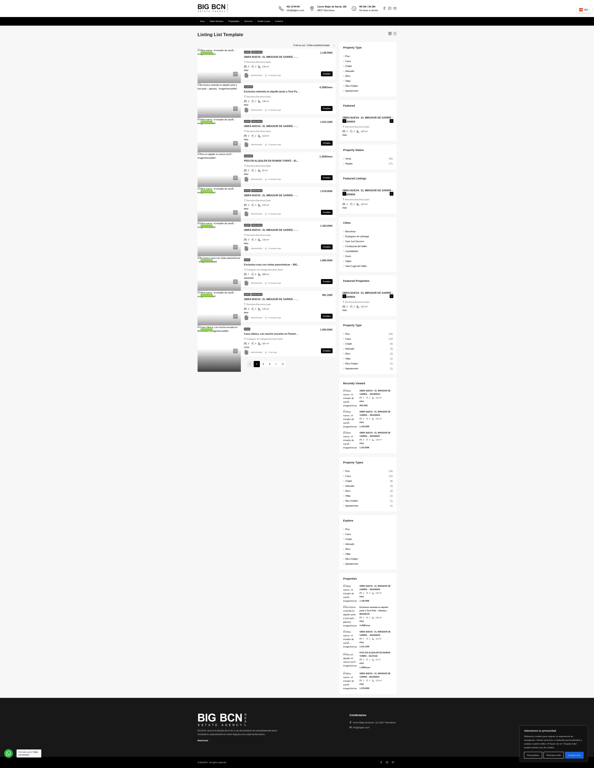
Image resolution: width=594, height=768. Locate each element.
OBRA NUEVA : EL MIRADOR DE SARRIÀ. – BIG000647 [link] (276, 230)
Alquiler (248, 87)
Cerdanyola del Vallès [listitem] (356, 246)
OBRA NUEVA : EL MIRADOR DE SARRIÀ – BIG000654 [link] (276, 195)
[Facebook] (381, 762)
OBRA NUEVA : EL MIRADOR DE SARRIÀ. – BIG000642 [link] (276, 299)
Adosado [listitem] (349, 71)
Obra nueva (257, 52)
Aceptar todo (574, 755)
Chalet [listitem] (348, 66)
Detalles (327, 73)
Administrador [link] (257, 75)
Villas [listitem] (348, 81)
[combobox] (320, 45)
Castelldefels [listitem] (351, 251)
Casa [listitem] (348, 61)
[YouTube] (393, 762)
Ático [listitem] (347, 76)
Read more (203, 740)
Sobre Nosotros (217, 21)
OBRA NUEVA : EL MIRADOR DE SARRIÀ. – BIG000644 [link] (276, 57)
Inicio (202, 21)
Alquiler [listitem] (349, 163)
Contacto (279, 21)
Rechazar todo (554, 755)
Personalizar (533, 755)
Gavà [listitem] (348, 256)
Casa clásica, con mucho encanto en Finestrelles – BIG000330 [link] (280, 334)
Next (391, 121)
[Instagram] (387, 762)
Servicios (248, 21)
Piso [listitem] (347, 56)
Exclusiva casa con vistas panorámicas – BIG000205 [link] (275, 264)
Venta (247, 52)
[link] (219, 72)
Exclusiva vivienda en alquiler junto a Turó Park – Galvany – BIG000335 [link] (285, 91)
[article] (367, 126)
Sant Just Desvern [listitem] (354, 241)
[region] (554, 744)
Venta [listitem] (348, 158)
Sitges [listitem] (348, 261)
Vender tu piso (263, 21)
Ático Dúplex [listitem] (351, 86)
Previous (344, 121)
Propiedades (233, 21)
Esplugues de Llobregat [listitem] (357, 236)
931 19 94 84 (293, 6)
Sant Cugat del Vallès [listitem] (356, 266)
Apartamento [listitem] (351, 90)
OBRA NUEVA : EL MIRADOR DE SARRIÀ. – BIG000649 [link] (276, 126)
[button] (390, 33)
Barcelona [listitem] (350, 231)
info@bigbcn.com (295, 10)
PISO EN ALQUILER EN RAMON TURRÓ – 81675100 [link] (274, 160)
